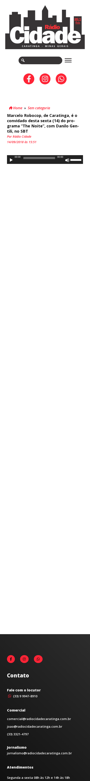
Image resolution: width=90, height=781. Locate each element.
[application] (45, 159)
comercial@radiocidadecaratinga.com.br (39, 719)
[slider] (76, 159)
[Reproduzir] (11, 160)
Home (17, 108)
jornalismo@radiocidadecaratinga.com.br (39, 753)
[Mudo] (67, 160)
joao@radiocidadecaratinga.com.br (34, 726)
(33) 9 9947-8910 (24, 696)
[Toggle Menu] (68, 60)
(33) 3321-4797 (18, 734)
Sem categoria (39, 108)
